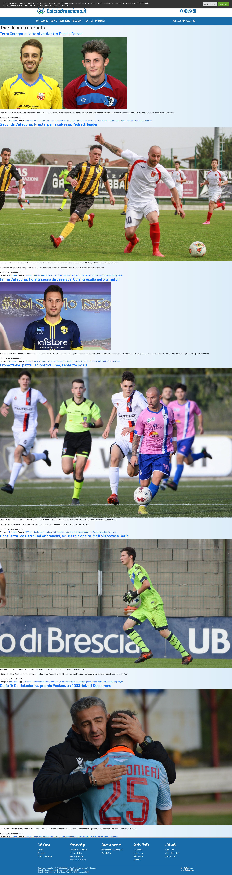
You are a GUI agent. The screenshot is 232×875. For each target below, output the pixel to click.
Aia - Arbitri (170, 856)
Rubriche (64, 20)
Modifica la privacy (78, 859)
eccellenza (97, 681)
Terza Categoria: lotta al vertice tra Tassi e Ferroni (41, 33)
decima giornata (77, 120)
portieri (106, 681)
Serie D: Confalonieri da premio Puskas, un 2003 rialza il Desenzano (55, 685)
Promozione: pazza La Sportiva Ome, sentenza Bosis (43, 365)
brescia (37, 120)
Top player (13, 120)
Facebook (137, 849)
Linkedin (137, 859)
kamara (94, 120)
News (54, 20)
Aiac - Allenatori (172, 853)
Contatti (41, 853)
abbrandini (38, 681)
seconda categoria (106, 275)
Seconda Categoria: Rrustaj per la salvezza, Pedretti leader (49, 124)
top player (148, 120)
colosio (67, 120)
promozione (103, 532)
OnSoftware (188, 868)
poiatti (94, 361)
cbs (61, 120)
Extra (89, 20)
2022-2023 (29, 120)
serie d (106, 836)
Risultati (77, 20)
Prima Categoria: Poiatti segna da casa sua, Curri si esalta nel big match (59, 279)
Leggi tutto (65, 5)
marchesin (87, 361)
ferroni (87, 120)
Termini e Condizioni (78, 849)
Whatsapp (138, 856)
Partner (100, 20)
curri (66, 361)
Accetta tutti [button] (223, 4)
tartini (122, 120)
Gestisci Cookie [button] (209, 4)
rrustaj (95, 275)
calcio (43, 120)
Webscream (189, 870)
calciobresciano (53, 120)
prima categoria (104, 361)
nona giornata (113, 120)
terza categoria (137, 120)
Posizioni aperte (45, 856)
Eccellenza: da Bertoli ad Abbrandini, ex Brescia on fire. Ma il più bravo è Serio (64, 536)
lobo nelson (102, 120)
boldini (46, 836)
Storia (40, 849)
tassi (128, 120)
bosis (36, 532)
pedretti (88, 275)
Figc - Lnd (169, 849)
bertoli (46, 681)
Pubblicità (106, 853)
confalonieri (84, 836)
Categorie (42, 20)
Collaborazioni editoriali (112, 849)
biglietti (37, 275)
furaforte (93, 532)
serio (111, 681)
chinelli (72, 532)
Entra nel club (76, 853)
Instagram (138, 853)
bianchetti (38, 836)
